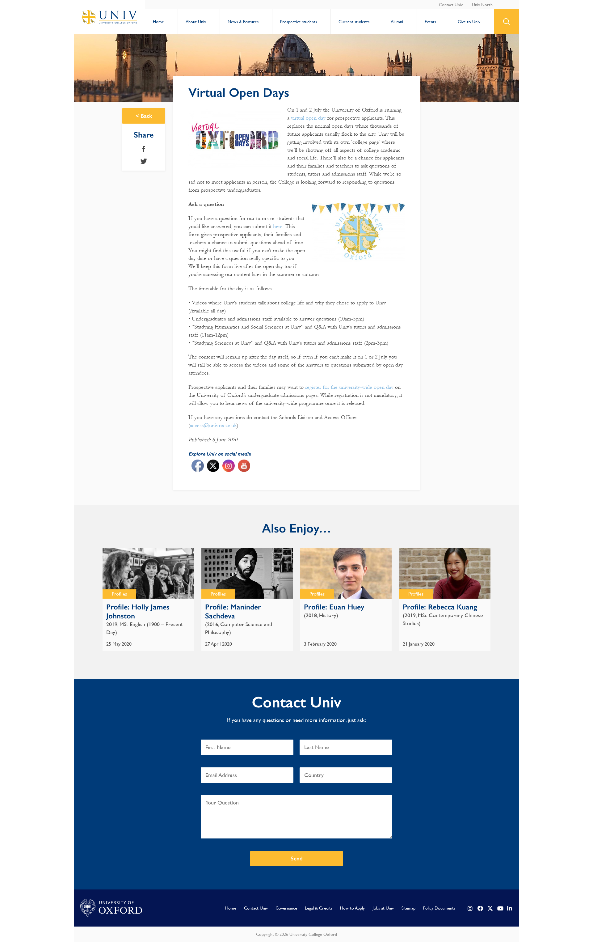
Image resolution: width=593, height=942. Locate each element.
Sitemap (408, 908)
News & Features (243, 21)
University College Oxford (109, 17)
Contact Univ (451, 4)
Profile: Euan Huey (334, 606)
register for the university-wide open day (349, 387)
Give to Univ (469, 21)
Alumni (397, 21)
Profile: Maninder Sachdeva (233, 611)
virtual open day (308, 118)
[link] (470, 908)
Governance (286, 908)
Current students (354, 21)
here (278, 226)
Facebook (144, 149)
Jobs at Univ (383, 908)
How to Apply (352, 908)
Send (297, 858)
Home (158, 21)
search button (506, 21)
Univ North (482, 4)
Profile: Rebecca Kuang (440, 606)
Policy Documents (439, 908)
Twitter (144, 161)
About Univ (196, 21)
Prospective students (298, 21)
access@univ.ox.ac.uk (213, 425)
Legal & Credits (318, 908)
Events (430, 21)
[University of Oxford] (111, 908)
